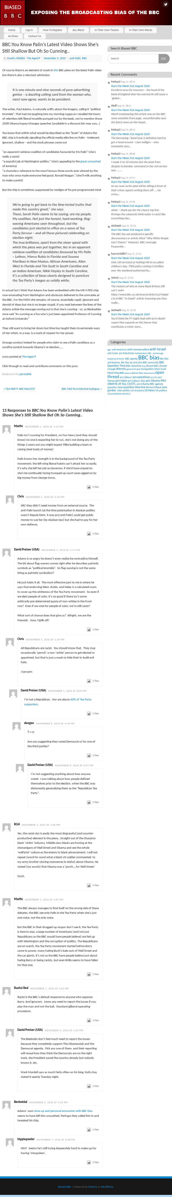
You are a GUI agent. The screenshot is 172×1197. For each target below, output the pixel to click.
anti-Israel (158, 349)
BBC (84, 58)
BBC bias (148, 358)
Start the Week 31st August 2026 (130, 86)
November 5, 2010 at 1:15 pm (44, 427)
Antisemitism (141, 353)
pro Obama (153, 380)
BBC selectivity (133, 366)
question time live (134, 387)
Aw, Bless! (79, 30)
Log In (29, 30)
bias (144, 366)
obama (127, 373)
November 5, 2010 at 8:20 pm (67, 691)
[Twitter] (166, 4)
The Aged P (29, 356)
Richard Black (153, 387)
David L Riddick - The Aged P (23, 58)
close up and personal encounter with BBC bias (63, 1111)
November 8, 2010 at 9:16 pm (55, 724)
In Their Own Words (140, 30)
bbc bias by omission (131, 362)
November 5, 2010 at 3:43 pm (48, 1102)
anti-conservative (138, 349)
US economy (137, 390)
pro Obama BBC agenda (150, 384)
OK (162, 58)
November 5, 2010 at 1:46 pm (41, 825)
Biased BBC (152, 366)
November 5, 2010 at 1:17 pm (61, 550)
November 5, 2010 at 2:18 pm (45, 640)
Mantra (92, 1187)
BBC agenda (131, 359)
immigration (147, 369)
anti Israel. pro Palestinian (120, 353)
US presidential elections (118, 394)
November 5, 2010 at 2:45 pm (49, 988)
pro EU (154, 377)
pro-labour (126, 377)
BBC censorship (151, 362)
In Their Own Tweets (107, 30)
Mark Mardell (115, 373)
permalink (25, 374)
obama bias (137, 373)
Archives (13, 36)
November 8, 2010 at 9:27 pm (74, 765)
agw (109, 350)
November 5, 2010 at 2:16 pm (45, 497)
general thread (133, 369)
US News (150, 390)
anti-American (119, 350)
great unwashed (90, 161)
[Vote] (89, 487)
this (55, 70)
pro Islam (121, 380)
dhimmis (121, 369)
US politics (161, 390)
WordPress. (107, 1187)
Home (11, 30)
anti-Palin (75, 58)
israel (163, 369)
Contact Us (34, 36)
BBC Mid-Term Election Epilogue (82, 389)
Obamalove (149, 373)
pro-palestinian (141, 377)
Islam (157, 369)
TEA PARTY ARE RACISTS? (19, 389)
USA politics (123, 390)
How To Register (52, 30)
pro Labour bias (136, 381)
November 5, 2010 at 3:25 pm (64, 1030)
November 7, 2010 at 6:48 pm (56, 1140)
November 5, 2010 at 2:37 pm (44, 900)
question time (114, 387)
